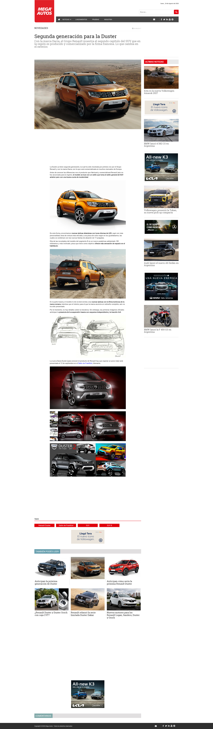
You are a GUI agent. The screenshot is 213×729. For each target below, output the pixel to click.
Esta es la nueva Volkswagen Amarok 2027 (159, 91)
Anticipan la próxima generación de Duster (46, 582)
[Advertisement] (87, 146)
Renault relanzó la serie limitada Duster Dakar (83, 613)
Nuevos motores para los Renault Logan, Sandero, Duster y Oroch (123, 615)
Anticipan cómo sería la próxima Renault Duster (119, 582)
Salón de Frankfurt (85, 363)
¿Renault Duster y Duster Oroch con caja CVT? (51, 613)
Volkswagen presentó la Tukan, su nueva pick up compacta (160, 211)
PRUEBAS (95, 19)
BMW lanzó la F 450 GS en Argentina (157, 330)
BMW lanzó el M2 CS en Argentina (156, 144)
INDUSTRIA (108, 19)
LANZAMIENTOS (81, 19)
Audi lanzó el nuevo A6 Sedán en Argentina (161, 264)
